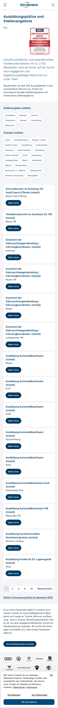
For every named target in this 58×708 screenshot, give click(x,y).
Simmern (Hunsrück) (14, 175)
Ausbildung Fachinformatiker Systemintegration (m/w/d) (23, 535)
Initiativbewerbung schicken (20, 644)
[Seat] (50, 659)
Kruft (25, 155)
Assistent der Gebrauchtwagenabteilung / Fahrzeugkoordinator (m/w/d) (23, 243)
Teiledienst (10, 120)
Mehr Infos (13, 203)
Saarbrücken (36, 170)
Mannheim (37, 160)
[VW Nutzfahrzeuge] (29, 659)
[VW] (18, 659)
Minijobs (23, 115)
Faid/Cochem (11, 145)
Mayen (8, 165)
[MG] (48, 668)
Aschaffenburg (21, 140)
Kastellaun (40, 150)
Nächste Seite (44, 588)
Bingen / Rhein (39, 140)
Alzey (7, 140)
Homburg (9, 150)
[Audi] (8, 659)
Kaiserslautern (24, 150)
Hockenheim (41, 145)
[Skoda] (39, 659)
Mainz (25, 160)
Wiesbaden (33, 175)
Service (34, 115)
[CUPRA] (9, 668)
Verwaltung (36, 120)
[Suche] (53, 5)
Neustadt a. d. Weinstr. (15, 170)
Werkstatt (9, 125)
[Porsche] (24, 668)
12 (31, 588)
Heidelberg (27, 145)
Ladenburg (36, 155)
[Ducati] (37, 668)
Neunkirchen (21, 165)
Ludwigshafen (11, 160)
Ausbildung (10, 115)
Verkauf (23, 120)
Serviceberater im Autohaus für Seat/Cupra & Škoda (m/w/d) (24, 190)
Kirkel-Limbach (12, 155)
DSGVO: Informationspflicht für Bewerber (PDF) (28, 597)
